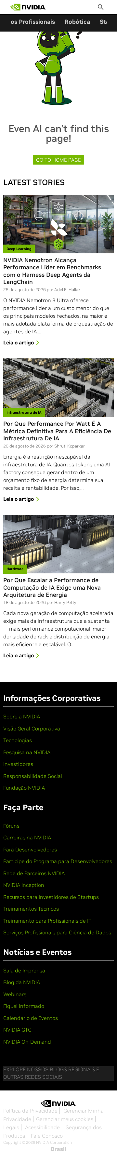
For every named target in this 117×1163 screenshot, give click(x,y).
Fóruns (11, 825)
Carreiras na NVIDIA (27, 837)
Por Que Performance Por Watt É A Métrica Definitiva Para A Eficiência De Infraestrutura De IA (57, 431)
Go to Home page (58, 160)
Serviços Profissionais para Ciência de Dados (57, 932)
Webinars (14, 994)
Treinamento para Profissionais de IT (47, 920)
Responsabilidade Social (32, 776)
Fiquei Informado (23, 1006)
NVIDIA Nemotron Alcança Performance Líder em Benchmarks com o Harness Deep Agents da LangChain (52, 271)
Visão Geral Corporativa (31, 728)
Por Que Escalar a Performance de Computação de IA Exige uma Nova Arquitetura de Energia (52, 587)
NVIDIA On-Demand (27, 1041)
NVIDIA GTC (17, 1029)
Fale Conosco (47, 1135)
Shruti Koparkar (69, 446)
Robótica (77, 21)
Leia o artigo (18, 342)
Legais (11, 1127)
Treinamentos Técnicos (31, 908)
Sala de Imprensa (24, 970)
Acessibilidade (42, 1127)
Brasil (58, 1149)
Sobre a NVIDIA (21, 716)
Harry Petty (65, 602)
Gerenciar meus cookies (64, 1119)
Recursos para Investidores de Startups (51, 897)
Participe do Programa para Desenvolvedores (57, 861)
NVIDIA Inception (23, 885)
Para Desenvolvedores (30, 849)
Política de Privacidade (30, 1110)
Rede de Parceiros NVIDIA (34, 873)
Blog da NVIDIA (21, 982)
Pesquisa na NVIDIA (26, 752)
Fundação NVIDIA (24, 787)
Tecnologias (17, 740)
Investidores (18, 764)
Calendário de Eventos (30, 1018)
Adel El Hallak (67, 289)
